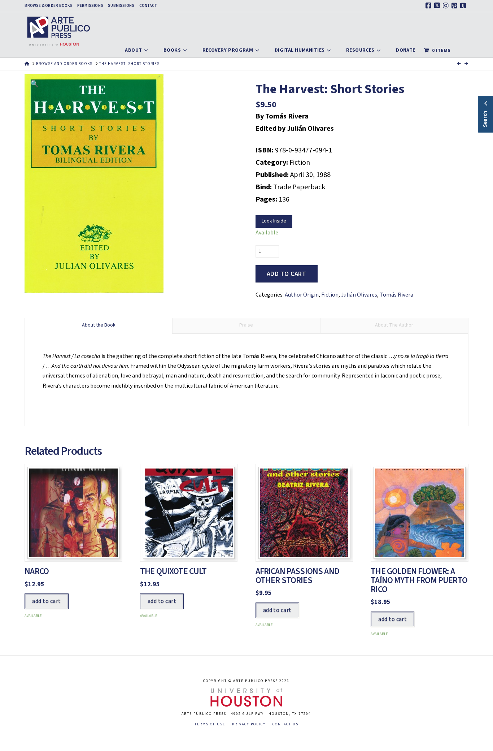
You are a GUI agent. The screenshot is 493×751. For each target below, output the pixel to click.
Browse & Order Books (48, 5)
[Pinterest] (455, 6)
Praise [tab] (246, 325)
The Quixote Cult (173, 571)
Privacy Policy (249, 724)
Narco (37, 571)
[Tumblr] (464, 6)
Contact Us (285, 724)
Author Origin (302, 295)
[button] (34, 84)
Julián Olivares (359, 295)
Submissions (121, 5)
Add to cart (286, 274)
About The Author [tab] (394, 325)
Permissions (90, 5)
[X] (438, 6)
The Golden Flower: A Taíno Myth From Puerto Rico (419, 580)
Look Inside (274, 221)
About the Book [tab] (98, 325)
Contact (148, 5)
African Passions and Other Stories (297, 575)
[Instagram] (446, 6)
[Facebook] (429, 6)
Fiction (330, 295)
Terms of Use (210, 724)
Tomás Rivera (396, 295)
